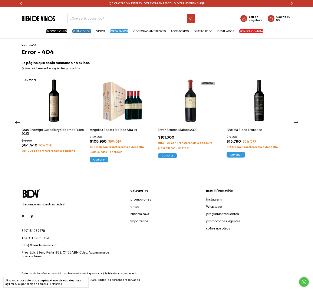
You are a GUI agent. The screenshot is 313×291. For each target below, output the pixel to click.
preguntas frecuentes (222, 214)
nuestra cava (139, 214)
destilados (225, 31)
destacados (203, 31)
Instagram (214, 199)
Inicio (25, 45)
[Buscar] (191, 18)
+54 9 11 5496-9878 (36, 238)
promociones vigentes (223, 221)
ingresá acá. (94, 273)
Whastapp (214, 207)
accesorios (180, 31)
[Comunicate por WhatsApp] (304, 282)
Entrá (252, 17)
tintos (134, 207)
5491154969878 (33, 231)
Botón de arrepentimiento (121, 273)
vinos (100, 31)
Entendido (56, 283)
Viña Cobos (81, 31)
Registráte (256, 20)
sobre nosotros (218, 228)
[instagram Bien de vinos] (23, 217)
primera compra (251, 31)
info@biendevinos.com (39, 245)
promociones (56, 31)
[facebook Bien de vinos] (31, 217)
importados (119, 31)
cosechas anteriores (149, 31)
